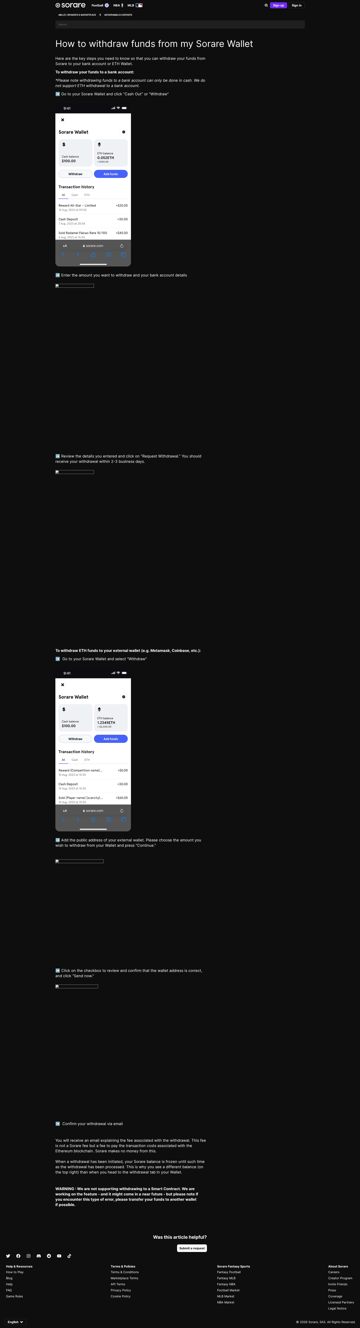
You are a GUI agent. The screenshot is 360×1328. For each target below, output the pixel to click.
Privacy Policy (121, 1290)
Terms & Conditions (125, 1272)
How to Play (15, 1272)
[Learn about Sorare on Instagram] (28, 1256)
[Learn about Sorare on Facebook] (18, 1256)
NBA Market (225, 1302)
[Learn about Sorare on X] (8, 1256)
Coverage (335, 1296)
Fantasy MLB (226, 1278)
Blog (9, 1278)
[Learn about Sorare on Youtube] (59, 1256)
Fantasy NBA (226, 1284)
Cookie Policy (121, 1296)
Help (9, 1284)
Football (97, 5)
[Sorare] (70, 5)
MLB (131, 5)
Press (332, 1290)
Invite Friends (337, 1284)
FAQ (9, 1290)
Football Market (228, 1290)
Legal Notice (337, 1308)
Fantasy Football (229, 1272)
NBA (116, 5)
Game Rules (14, 1296)
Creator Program (340, 1278)
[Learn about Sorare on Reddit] (49, 1256)
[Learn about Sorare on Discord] (38, 1256)
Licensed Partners (341, 1302)
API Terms (118, 1284)
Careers (333, 1272)
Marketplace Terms (124, 1278)
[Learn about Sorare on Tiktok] (69, 1256)
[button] (266, 5)
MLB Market (225, 1296)
